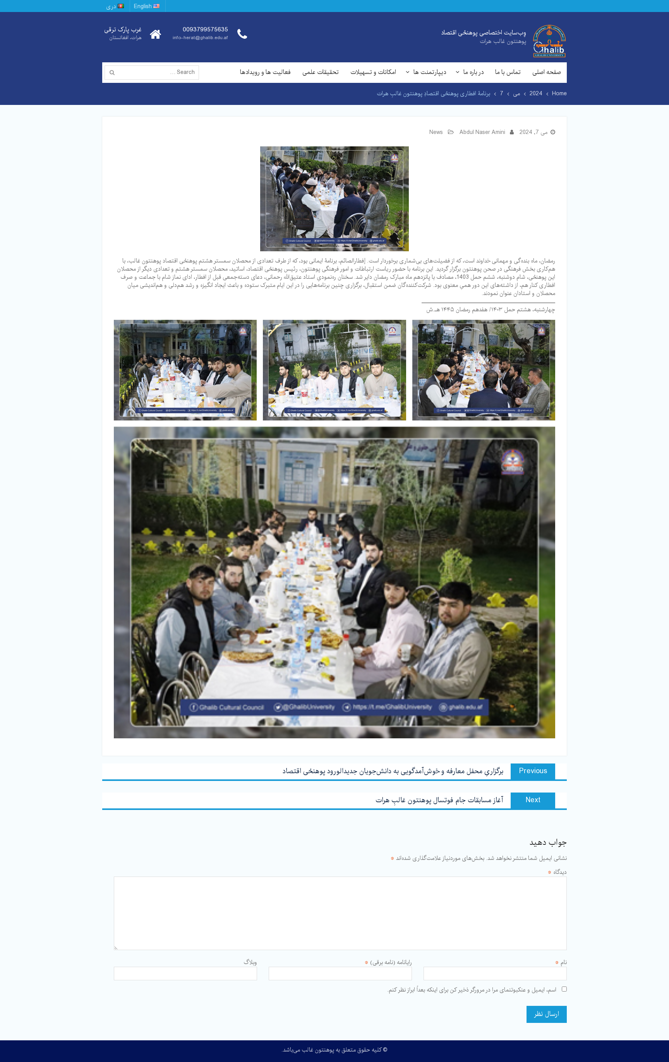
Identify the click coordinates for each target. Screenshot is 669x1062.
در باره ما (473, 72)
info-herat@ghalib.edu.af (200, 37)
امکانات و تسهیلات (373, 72)
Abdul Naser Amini (482, 132)
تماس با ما (508, 72)
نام (561, 962)
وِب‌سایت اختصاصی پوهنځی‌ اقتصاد (483, 33)
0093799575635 (205, 30)
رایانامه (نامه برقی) (388, 962)
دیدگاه (557, 872)
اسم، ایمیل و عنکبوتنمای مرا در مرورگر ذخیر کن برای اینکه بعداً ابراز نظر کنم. (471, 990)
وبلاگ (250, 962)
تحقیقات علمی (320, 72)
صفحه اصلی (546, 72)
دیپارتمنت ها (429, 72)
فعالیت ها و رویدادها (265, 72)
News (436, 132)
